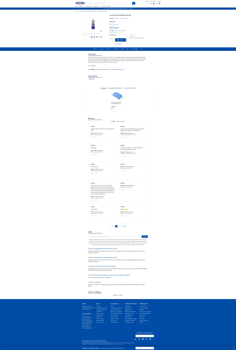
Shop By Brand (89, 6)
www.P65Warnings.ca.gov (118, 69)
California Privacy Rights (86, 340)
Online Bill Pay (99, 311)
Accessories (115, 49)
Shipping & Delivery (100, 320)
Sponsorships (113, 320)
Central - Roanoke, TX (86, 319)
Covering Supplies (82, 11)
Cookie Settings (103, 340)
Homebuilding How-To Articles (131, 318)
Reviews (122, 49)
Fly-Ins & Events (128, 317)
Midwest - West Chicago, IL (87, 320)
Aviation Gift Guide (143, 306)
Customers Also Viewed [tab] (129, 88)
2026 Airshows (128, 306)
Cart (158, 3)
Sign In (151, 3)
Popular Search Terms (129, 322)
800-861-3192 (92, 307)
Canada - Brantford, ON (86, 326)
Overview (102, 49)
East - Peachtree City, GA (86, 323)
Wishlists (147, 1)
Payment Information (100, 313)
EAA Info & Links (128, 309)
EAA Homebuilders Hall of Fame (117, 313)
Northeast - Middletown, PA (87, 322)
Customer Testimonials (115, 309)
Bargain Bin (142, 309)
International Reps (114, 315)
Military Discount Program (130, 320)
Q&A (128, 49)
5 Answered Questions (124, 18)
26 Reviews (116, 18)
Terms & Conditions (100, 322)
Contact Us (159, 1)
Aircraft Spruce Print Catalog (116, 308)
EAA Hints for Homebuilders (130, 311)
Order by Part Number (106, 6)
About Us (112, 306)
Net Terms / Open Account (101, 309)
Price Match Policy (99, 315)
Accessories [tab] (103, 88)
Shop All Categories (79, 6)
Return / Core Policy (100, 318)
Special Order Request (144, 320)
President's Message (115, 318)
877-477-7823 (152, 1)
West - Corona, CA (85, 316)
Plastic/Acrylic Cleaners (91, 11)
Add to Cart (121, 39)
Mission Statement (114, 317)
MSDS (92, 79)
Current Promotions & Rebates (145, 311)
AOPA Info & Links (128, 308)
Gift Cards (141, 317)
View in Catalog (134, 49)
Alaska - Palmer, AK (85, 325)
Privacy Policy (105, 341)
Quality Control (99, 317)
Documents (108, 49)
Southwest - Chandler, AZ (87, 317)
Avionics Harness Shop (144, 308)
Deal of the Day (142, 315)
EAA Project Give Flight (129, 313)
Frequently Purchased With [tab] (115, 88)
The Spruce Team (114, 322)
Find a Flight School (129, 315)
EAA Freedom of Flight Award (116, 311)
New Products (142, 318)
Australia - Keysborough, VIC (87, 328)
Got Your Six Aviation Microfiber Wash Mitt (116, 103)
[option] (93, 23)
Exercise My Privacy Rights (95, 340)
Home (76, 11)
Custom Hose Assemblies (144, 313)
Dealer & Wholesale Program (101, 308)
